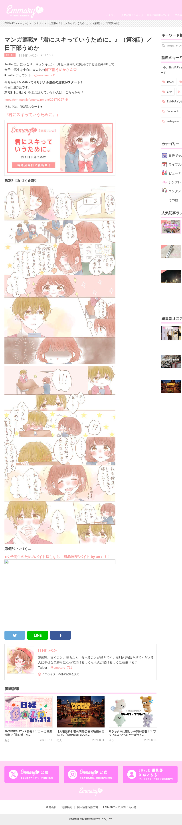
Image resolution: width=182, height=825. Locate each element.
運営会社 (51, 807)
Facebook (173, 111)
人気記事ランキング (132, 15)
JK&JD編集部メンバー (159, 15)
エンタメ (36, 23)
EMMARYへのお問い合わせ (119, 807)
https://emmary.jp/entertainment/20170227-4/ (36, 99)
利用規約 (66, 807)
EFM (169, 91)
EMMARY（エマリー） (17, 23)
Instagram (173, 121)
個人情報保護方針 (87, 807)
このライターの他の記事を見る (60, 674)
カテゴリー (112, 15)
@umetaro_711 (45, 75)
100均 (170, 81)
